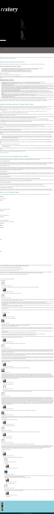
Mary (3, 436)
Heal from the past (8, 49)
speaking (22, 24)
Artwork (22, 22)
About (22, 20)
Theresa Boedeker (3, 414)
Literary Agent (23, 38)
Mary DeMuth (4, 291)
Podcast (22, 21)
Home (22, 30)
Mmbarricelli (2, 430)
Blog (21, 37)
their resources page (6, 220)
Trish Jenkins (5, 474)
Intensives (22, 36)
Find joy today (4, 49)
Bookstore (22, 23)
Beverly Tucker (6, 461)
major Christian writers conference (14, 108)
